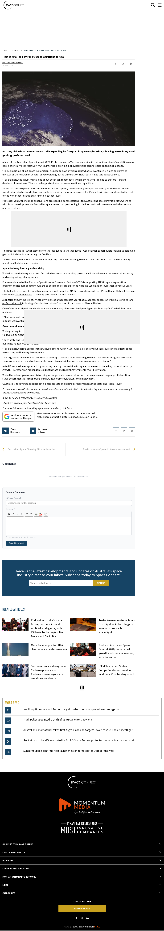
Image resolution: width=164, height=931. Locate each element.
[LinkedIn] (87, 918)
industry (41, 432)
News (12, 432)
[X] (82, 918)
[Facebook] (76, 918)
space (17, 432)
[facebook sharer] (115, 64)
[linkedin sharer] (131, 64)
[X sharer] (123, 64)
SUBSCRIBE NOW (82, 908)
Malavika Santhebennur (12, 62)
